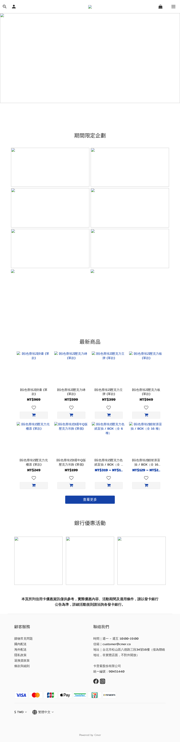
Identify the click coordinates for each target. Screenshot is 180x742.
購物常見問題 (23, 638)
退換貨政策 (22, 660)
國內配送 (20, 644)
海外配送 (20, 649)
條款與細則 (22, 666)
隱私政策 (20, 655)
